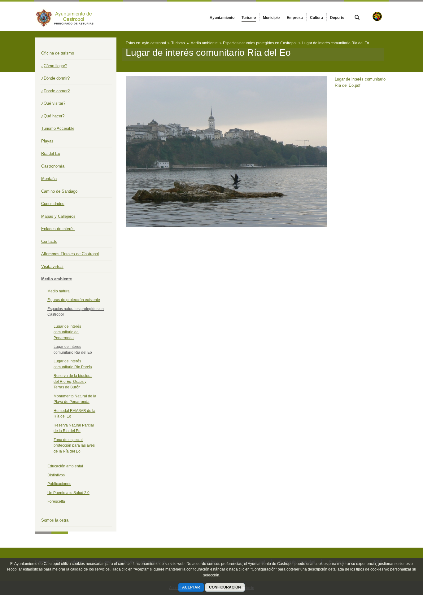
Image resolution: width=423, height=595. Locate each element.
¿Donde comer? (55, 91)
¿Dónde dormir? (55, 78)
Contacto (49, 241)
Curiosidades (52, 203)
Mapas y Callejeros (58, 216)
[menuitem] (222, 17)
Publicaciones (59, 484)
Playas (47, 141)
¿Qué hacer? (52, 116)
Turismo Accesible (57, 128)
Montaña (49, 178)
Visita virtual (52, 266)
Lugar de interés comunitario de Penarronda (67, 332)
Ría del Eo (50, 153)
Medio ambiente (56, 279)
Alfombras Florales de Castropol (70, 254)
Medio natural (59, 291)
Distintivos (56, 475)
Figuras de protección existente (73, 300)
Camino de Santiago (59, 191)
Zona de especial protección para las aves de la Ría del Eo (74, 445)
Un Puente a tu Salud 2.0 (68, 493)
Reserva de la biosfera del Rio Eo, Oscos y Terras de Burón (73, 381)
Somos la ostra (54, 520)
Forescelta (56, 501)
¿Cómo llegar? (54, 65)
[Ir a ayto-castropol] (69, 16)
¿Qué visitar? (53, 103)
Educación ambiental (65, 466)
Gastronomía (52, 166)
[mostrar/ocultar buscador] (357, 18)
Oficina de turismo (57, 53)
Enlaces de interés (58, 228)
